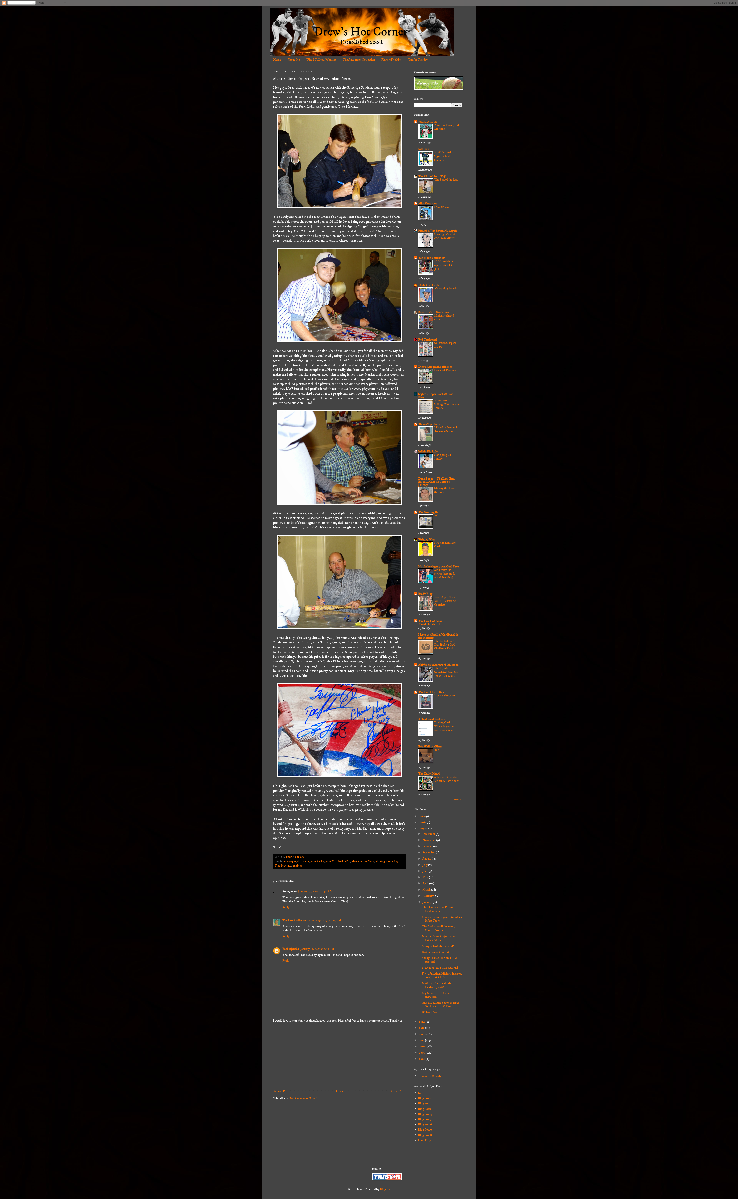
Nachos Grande (427, 122)
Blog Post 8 (425, 1135)
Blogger (385, 1189)
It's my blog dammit (445, 288)
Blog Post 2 (425, 1103)
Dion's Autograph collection (435, 367)
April (425, 883)
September (429, 852)
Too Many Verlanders (431, 258)
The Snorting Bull (429, 512)
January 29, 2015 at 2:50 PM (315, 891)
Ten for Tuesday (418, 60)
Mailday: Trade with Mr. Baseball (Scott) (437, 985)
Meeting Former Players (388, 861)
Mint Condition (427, 203)
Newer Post (281, 1091)
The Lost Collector (294, 920)
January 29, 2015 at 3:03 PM (324, 920)
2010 (422, 1046)
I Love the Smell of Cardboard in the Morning (438, 636)
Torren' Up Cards (429, 424)
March (426, 890)
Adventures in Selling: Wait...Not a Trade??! (446, 404)
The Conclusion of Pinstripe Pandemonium (439, 909)
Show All (458, 799)
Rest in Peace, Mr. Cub (436, 952)
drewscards (303, 861)
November (429, 840)
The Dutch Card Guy (431, 692)
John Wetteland (334, 861)
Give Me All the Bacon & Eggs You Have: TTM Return (440, 1004)
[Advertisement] (339, 1056)
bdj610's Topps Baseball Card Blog (436, 395)
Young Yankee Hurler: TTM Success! (439, 959)
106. (436, 515)
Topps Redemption (445, 695)
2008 (422, 1059)
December (429, 834)
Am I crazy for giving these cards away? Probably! (444, 573)
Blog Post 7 (425, 1130)
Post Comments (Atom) (303, 1098)
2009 (422, 1053)
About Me (294, 60)
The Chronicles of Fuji (432, 176)
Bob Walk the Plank (430, 746)
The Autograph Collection (359, 60)
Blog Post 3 (424, 1109)
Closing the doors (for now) (444, 490)
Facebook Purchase (445, 370)
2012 (422, 1034)
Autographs (289, 861)
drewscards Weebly (429, 1076)
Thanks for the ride (429, 624)
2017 (422, 816)
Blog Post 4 (425, 1114)
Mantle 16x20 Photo (363, 861)
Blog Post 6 (425, 1124)
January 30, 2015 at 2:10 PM (317, 949)
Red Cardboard (427, 340)
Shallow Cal (441, 207)
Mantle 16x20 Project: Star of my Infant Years (442, 918)
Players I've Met (391, 60)
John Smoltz (317, 861)
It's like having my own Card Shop (438, 566)
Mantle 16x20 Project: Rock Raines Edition (439, 938)
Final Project (426, 1140)
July (425, 865)
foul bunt (423, 149)
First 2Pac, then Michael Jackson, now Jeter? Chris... (442, 975)
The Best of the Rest (446, 180)
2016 (422, 822)
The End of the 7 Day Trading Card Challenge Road (444, 645)
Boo (436, 750)
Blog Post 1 (424, 1098)
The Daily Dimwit (429, 774)
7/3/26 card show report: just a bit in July (444, 265)
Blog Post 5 (425, 1119)
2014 (422, 1022)
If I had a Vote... (431, 1012)
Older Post (397, 1091)
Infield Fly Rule (428, 451)
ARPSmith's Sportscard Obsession (438, 665)
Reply (285, 907)
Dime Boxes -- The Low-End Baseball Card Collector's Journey (436, 482)
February (428, 896)
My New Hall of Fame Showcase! (436, 995)
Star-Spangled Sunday (442, 457)
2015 (422, 828)
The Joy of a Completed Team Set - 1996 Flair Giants (446, 672)
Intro (421, 1093)
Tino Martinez (283, 865)
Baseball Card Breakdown (434, 312)
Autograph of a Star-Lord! (438, 946)
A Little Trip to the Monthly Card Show (446, 779)
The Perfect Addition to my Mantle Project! (438, 928)
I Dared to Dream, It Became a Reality (446, 429)
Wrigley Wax (426, 539)
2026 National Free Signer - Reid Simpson (445, 156)
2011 (422, 1040)
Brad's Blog (425, 594)
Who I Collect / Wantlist (321, 60)
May (425, 877)
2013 (422, 1028)
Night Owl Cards (428, 285)
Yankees (297, 865)
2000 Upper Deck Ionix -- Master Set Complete (445, 601)
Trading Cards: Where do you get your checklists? (444, 726)
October (427, 846)
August (426, 859)
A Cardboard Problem (431, 719)
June (425, 871)
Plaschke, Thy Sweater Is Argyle (437, 231)
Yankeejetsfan (290, 949)
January (427, 902)
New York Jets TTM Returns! (440, 968)
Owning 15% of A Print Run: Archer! (445, 236)
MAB (347, 861)
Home (277, 60)
